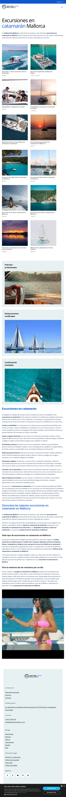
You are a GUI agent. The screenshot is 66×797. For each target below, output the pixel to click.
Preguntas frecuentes (12, 692)
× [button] (64, 786)
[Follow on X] (13, 775)
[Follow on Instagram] (28, 775)
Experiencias (9, 734)
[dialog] (33, 790)
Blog (6, 748)
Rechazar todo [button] (51, 792)
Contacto (8, 698)
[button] (22, 794)
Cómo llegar (9, 710)
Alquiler (7, 745)
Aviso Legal (8, 763)
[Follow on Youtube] (18, 775)
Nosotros (8, 695)
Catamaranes (9, 742)
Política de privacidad (12, 760)
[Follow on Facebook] (7, 775)
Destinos (8, 737)
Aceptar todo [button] (51, 788)
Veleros (7, 740)
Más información (22, 792)
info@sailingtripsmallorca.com (15, 722)
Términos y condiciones (12, 757)
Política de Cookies (11, 765)
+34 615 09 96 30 (10, 719)
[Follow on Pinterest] (23, 775)
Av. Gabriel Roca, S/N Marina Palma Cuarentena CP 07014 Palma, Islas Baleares (30, 707)
